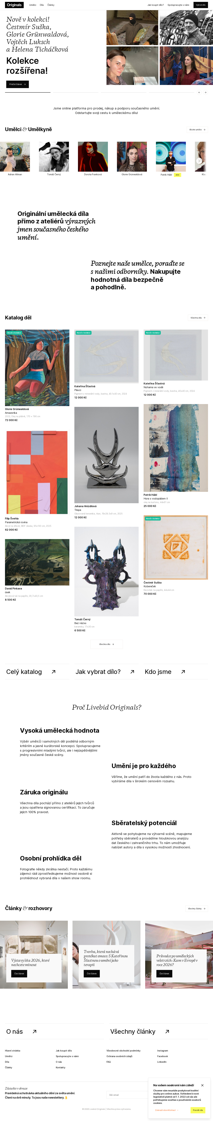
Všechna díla (196, 318)
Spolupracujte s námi (178, 5)
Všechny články (195, 908)
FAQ (108, 1062)
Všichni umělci (195, 129)
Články (50, 5)
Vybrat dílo (201, 5)
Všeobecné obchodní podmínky (123, 1050)
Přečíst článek (15, 84)
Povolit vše (198, 1110)
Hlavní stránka (12, 1050)
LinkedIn (161, 1062)
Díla (42, 5)
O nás (59, 1062)
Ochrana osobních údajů (119, 1056)
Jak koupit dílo (64, 1050)
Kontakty (60, 1067)
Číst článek (19, 973)
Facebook (162, 1056)
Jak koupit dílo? (156, 5)
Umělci (32, 5)
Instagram (162, 1050)
